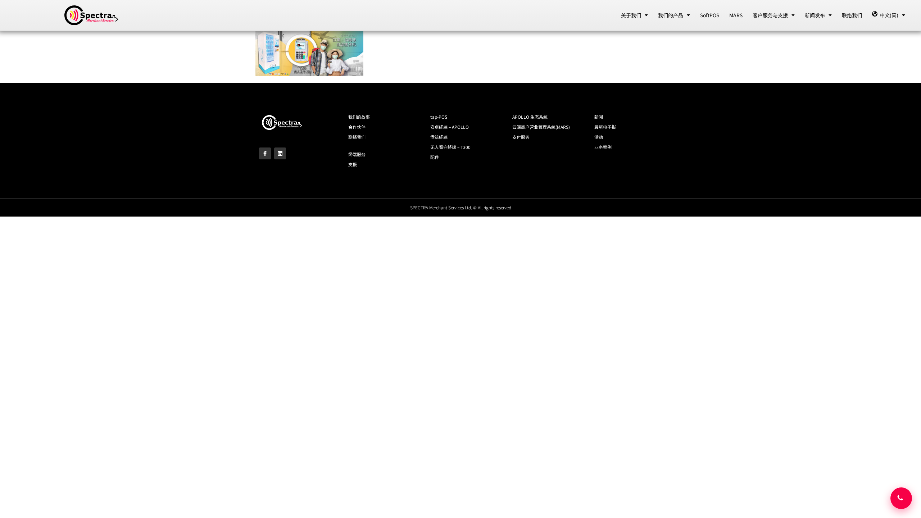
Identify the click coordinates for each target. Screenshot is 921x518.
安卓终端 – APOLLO (449, 127)
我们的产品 (670, 15)
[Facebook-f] (265, 153)
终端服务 (357, 154)
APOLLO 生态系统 (530, 117)
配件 (434, 157)
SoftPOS (709, 15)
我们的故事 (359, 117)
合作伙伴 (357, 127)
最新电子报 (605, 127)
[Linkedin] (280, 153)
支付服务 (521, 137)
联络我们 (852, 15)
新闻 (598, 117)
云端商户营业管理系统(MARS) (541, 127)
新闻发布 (815, 15)
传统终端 (439, 137)
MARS (736, 15)
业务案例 (603, 147)
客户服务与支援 (770, 15)
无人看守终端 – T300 (450, 147)
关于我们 (631, 15)
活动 (598, 137)
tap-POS (438, 117)
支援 (352, 164)
